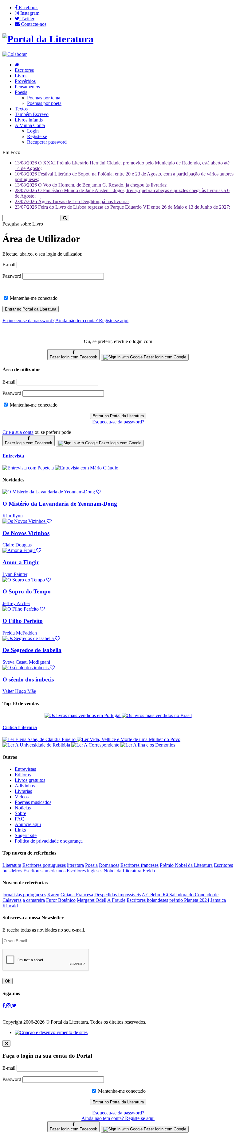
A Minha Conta (30, 125)
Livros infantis (29, 119)
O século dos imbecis (28, 679)
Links (20, 829)
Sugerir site (26, 835)
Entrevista (13, 455)
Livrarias (23, 791)
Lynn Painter (14, 574)
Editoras (23, 774)
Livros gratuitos (30, 780)
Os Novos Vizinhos (25, 533)
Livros (21, 75)
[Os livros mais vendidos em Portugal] (83, 715)
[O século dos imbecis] (28, 667)
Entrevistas (25, 769)
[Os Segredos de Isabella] (31, 638)
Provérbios (25, 81)
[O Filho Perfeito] (23, 609)
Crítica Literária (19, 727)
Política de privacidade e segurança (49, 841)
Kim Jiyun (12, 515)
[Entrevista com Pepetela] (28, 467)
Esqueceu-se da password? (118, 421)
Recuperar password (47, 142)
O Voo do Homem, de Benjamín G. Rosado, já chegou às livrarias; (91, 184)
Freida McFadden (19, 632)
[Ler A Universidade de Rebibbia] (36, 744)
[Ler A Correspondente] (95, 744)
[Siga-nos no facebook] (4, 1005)
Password (11, 276)
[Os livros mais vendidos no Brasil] (157, 715)
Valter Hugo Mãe (19, 691)
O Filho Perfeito (22, 621)
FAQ (20, 818)
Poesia (21, 92)
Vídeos (22, 796)
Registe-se (37, 136)
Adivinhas (25, 785)
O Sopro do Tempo (26, 591)
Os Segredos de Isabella (31, 650)
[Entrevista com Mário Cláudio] (86, 467)
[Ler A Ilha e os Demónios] (147, 744)
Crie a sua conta (17, 432)
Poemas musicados (33, 802)
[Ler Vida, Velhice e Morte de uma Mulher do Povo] (128, 739)
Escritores (24, 70)
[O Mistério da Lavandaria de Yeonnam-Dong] (51, 491)
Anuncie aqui (28, 824)
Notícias (23, 807)
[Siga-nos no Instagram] (9, 1005)
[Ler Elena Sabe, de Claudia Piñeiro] (39, 739)
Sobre (20, 813)
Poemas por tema (43, 97)
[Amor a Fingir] (21, 550)
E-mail (8, 264)
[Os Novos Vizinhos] (27, 521)
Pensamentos (27, 86)
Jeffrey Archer (16, 603)
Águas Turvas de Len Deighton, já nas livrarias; (73, 201)
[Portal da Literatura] (47, 38)
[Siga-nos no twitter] (14, 1005)
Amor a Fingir (20, 562)
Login (33, 130)
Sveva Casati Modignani (26, 662)
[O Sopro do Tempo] (26, 579)
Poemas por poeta (44, 103)
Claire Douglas (17, 544)
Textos (21, 108)
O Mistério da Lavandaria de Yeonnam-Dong (59, 503)
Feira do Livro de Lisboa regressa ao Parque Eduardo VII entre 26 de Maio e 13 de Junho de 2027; (122, 207)
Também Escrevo (32, 114)
